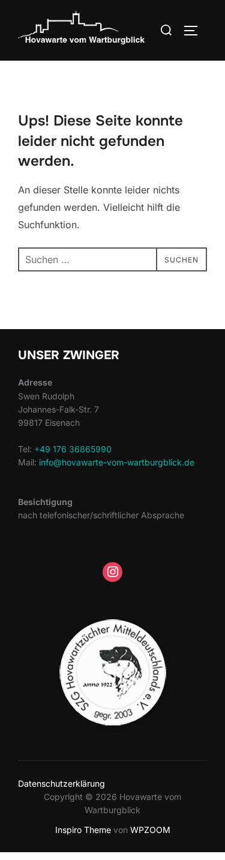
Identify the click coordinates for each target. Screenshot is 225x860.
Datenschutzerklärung (61, 783)
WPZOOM (150, 830)
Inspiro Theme (83, 830)
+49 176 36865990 (73, 449)
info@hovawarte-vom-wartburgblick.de (116, 462)
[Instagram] (113, 572)
